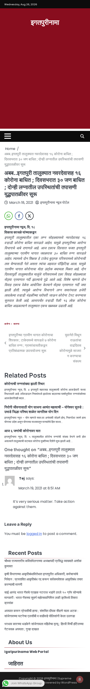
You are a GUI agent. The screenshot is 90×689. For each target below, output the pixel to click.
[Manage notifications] (79, 679)
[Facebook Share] (19, 216)
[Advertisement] (45, 84)
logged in (34, 533)
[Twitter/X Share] (29, 216)
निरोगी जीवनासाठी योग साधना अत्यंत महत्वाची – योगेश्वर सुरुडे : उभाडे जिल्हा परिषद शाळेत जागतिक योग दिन (43, 409)
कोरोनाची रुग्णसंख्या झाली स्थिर (24, 383)
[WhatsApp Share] (8, 216)
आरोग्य (7, 324)
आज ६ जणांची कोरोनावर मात (22, 431)
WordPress (69, 682)
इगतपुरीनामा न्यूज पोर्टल (54, 202)
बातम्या (16, 324)
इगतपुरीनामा (45, 22)
